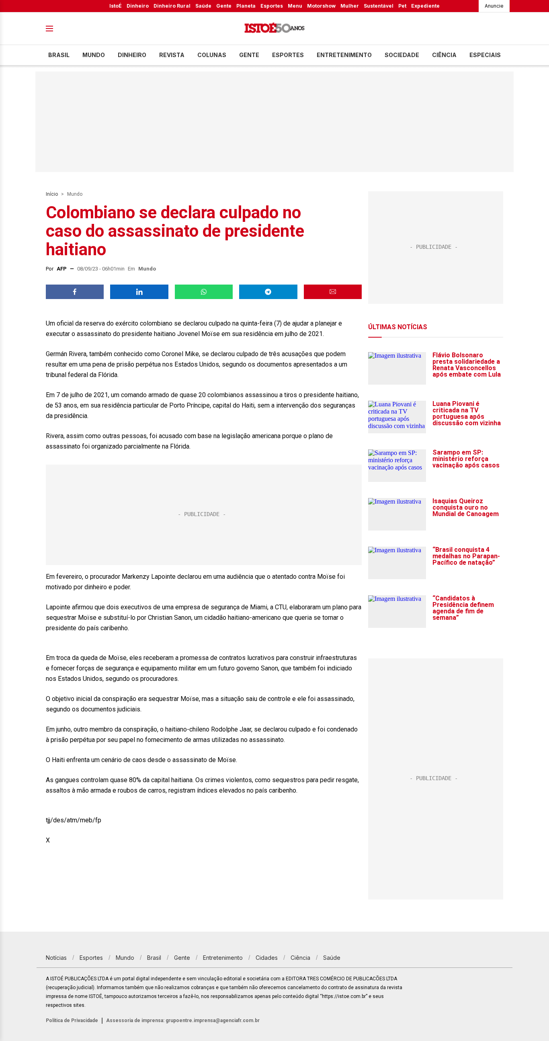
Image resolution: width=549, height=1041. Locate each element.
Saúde (203, 6)
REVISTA (171, 54)
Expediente (425, 6)
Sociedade (402, 54)
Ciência (444, 54)
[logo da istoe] (274, 28)
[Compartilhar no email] (333, 292)
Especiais (485, 54)
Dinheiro (138, 6)
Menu (295, 6)
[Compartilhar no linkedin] (139, 292)
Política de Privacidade (72, 1020)
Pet (402, 6)
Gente (223, 6)
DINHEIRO (132, 54)
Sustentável (378, 6)
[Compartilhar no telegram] (268, 292)
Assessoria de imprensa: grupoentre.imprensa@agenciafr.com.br (183, 1020)
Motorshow (321, 6)
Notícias (56, 957)
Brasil (59, 54)
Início (52, 194)
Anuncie (494, 6)
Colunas (211, 54)
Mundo (93, 54)
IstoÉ (115, 6)
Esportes (271, 6)
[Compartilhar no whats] (204, 292)
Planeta (246, 6)
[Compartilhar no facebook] (75, 292)
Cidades (267, 957)
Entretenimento (344, 54)
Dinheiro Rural (172, 6)
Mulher (349, 6)
